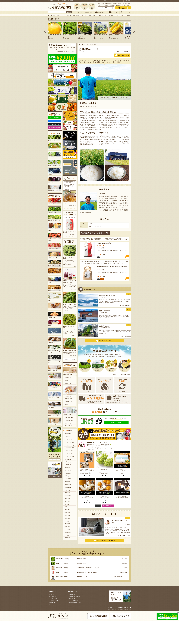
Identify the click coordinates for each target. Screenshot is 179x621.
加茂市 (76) (67, 481)
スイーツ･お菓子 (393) (52, 229)
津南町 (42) (67, 509)
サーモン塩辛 (127, 15)
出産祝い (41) (68, 377)
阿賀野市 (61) (68, 484)
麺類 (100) (51, 265)
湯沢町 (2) (67, 535)
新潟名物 (58, 15)
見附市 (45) (67, 501)
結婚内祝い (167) (69, 398)
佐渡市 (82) (67, 492)
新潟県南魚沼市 (104, 297)
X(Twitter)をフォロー (55, 124)
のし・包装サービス (118, 0)
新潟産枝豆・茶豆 (66, 231)
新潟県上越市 (104, 312)
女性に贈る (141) (69, 417)
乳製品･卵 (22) (52, 317)
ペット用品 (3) (52, 424)
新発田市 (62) (68, 487)
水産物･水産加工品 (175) (53, 239)
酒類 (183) (51, 333)
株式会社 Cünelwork (117, 607)
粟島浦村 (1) (68, 537)
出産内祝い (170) (69, 396)
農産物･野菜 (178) (53, 212)
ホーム (92, 0)
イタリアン (95, 15)
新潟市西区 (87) (69, 453)
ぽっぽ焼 (101, 15)
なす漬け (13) (52, 174)
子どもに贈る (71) (69, 425)
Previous (45, 31)
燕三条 (86, 15)
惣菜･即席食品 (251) (53, 257)
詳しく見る (87, 391)
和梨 (74, 15)
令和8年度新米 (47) (53, 190)
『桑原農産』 (124, 567)
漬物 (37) (51, 282)
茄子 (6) (51, 182)
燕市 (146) (67, 467)
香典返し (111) (68, 404)
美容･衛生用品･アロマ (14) (53, 398)
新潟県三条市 (85, 51)
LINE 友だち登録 (117, 422)
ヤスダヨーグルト (119, 15)
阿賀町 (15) (67, 521)
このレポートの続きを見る (123, 535)
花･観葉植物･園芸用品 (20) (53, 351)
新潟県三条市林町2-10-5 (94, 226)
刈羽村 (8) (67, 526)
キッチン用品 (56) (53, 370)
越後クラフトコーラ (82, 576)
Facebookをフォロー (55, 120)
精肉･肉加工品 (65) (53, 248)
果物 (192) (51, 203)
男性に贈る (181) (69, 420)
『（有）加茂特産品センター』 (120, 576)
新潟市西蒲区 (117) (70, 456)
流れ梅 (77, 15)
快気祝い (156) (68, 401)
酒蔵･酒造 (129, 336)
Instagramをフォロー (55, 127)
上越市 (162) (68, 461)
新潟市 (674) (68, 433)
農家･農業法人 (127, 51)
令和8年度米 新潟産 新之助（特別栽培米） (87, 572)
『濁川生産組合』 (123, 572)
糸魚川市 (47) (68, 490)
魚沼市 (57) (67, 498)
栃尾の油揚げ (111, 15)
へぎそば (106, 15)
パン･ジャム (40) (53, 308)
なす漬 (82, 15)
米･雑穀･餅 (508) (53, 220)
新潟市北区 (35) (69, 436)
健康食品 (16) (52, 342)
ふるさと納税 (52, 15)
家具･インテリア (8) (53, 415)
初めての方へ (98, 0)
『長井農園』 (73, 233)
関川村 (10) (67, 523)
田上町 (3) (67, 529)
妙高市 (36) (67, 506)
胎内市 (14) (67, 515)
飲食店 (129, 320)
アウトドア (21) (52, 407)
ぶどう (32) (51, 157)
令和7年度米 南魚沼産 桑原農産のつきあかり (88, 567)
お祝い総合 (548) (68, 374)
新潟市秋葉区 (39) (70, 447)
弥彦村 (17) (67, 518)
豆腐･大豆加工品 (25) (52, 299)
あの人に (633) (67, 414)
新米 (71, 15)
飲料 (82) (51, 325)
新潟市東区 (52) (69, 439)
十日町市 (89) (68, 478)
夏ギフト (63, 15)
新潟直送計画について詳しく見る (122, 374)
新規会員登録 (50, 0)
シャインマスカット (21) (54, 165)
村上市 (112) (68, 470)
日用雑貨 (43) (52, 379)
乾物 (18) (51, 290)
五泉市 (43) (67, 504)
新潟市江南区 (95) (70, 445)
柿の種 (90, 15)
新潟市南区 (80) (69, 450)
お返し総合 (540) (68, 392)
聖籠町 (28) (67, 512)
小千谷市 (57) (68, 495)
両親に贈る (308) (69, 423)
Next (134, 31)
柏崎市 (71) (67, 476)
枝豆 (68, 15)
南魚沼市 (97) (68, 473)
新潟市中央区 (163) (70, 442)
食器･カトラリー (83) (52, 361)
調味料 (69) (51, 273)
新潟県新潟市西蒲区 (105, 327)
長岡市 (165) (68, 459)
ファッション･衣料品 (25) (52, 388)
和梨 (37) (51, 149)
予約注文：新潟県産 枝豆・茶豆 (69, 304)
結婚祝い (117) (68, 380)
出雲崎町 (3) (68, 532)
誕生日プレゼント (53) (70, 383)
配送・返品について (108, 0)
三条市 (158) (68, 464)
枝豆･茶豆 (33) (52, 140)
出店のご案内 (127, 0)
